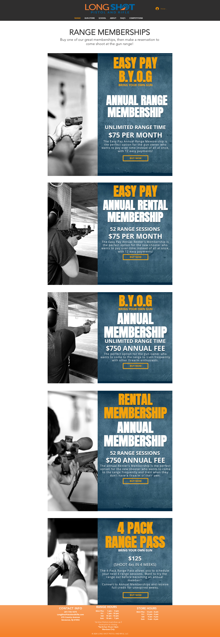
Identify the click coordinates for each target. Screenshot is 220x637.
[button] (113, 18)
